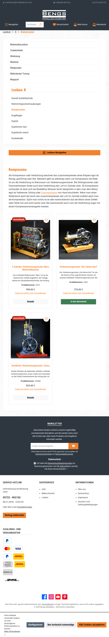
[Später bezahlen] (7, 541)
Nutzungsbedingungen (64, 454)
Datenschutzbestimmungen (60, 463)
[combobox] (31, 24)
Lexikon (45, 497)
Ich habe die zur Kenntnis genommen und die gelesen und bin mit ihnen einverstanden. (56, 466)
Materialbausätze (19, 44)
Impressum (83, 497)
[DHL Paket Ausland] (12, 580)
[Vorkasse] (8, 564)
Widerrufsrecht (48, 493)
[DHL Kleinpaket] (19, 564)
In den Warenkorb (78, 301)
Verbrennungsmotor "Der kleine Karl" (78, 266)
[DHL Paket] (18, 556)
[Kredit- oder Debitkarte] (12, 548)
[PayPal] (7, 556)
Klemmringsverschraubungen (26, 104)
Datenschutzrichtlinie (43, 454)
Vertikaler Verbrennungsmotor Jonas (30, 365)
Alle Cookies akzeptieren (92, 624)
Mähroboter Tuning (19, 73)
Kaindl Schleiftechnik (22, 98)
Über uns (82, 489)
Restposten (15, 67)
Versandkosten (48, 604)
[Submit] (73, 446)
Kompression (18, 109)
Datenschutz (83, 493)
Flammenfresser (49, 192)
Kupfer (14, 121)
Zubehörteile (16, 50)
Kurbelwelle (17, 138)
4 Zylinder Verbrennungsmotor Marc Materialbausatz (30, 268)
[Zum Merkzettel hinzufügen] (46, 220)
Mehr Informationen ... (12, 632)
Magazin (14, 79)
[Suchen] (40, 24)
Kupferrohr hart (19, 126)
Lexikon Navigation (56, 152)
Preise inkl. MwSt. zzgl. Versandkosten (30, 293)
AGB (62, 466)
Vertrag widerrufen (14, 515)
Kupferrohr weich (20, 132)
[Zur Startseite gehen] (54, 15)
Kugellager (16, 115)
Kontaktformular (24, 507)
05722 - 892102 (12, 497)
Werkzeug (15, 56)
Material (14, 62)
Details (30, 301)
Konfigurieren (35, 624)
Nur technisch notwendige (61, 624)
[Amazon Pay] (8, 572)
